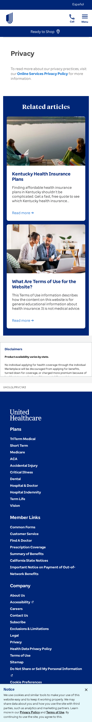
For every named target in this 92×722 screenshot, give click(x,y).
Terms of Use (55, 712)
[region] (46, 359)
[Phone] (69, 15)
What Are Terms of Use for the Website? (44, 284)
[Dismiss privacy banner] (86, 690)
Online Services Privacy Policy (42, 73)
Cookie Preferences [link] (26, 682)
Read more (21, 213)
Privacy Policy (30, 712)
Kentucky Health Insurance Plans (41, 176)
